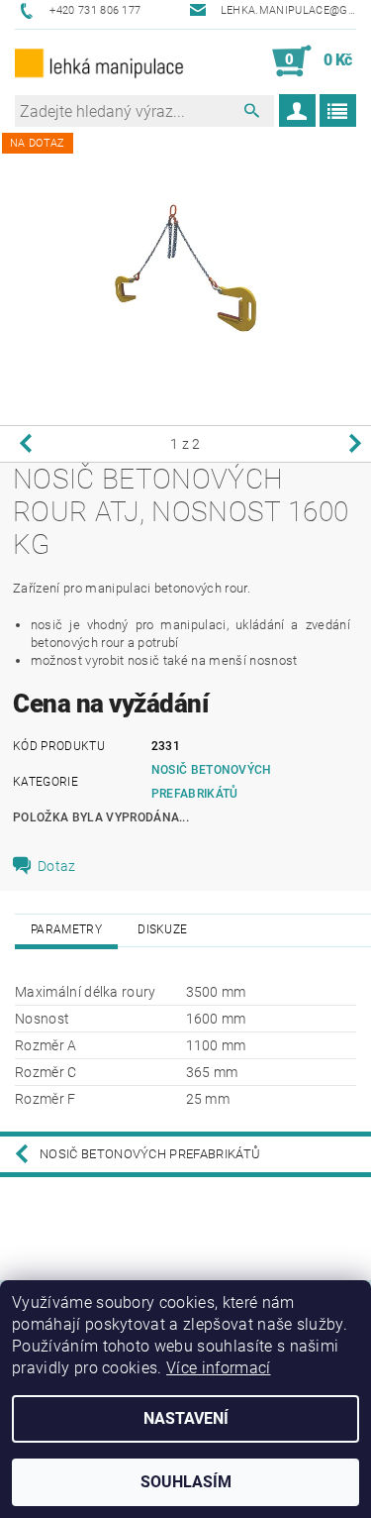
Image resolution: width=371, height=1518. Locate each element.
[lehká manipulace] (100, 61)
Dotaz (57, 866)
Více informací (218, 1367)
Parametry (66, 929)
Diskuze (162, 929)
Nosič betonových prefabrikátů (150, 1153)
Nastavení (186, 1418)
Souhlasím (186, 1481)
